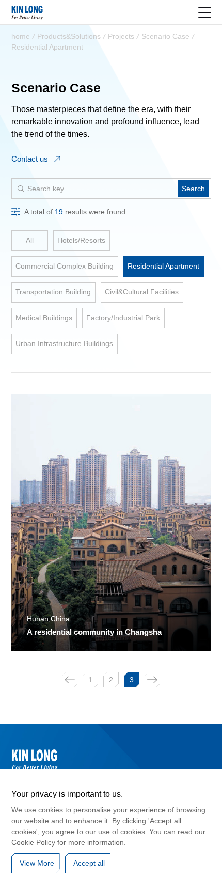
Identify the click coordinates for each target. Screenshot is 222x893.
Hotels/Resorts (81, 240)
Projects (121, 36)
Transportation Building (53, 292)
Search (193, 188)
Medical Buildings (43, 318)
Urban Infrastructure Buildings (64, 343)
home (20, 36)
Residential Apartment (47, 47)
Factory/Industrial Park (123, 318)
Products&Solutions (69, 36)
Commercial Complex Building (64, 266)
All (30, 240)
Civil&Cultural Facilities (142, 292)
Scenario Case (165, 36)
